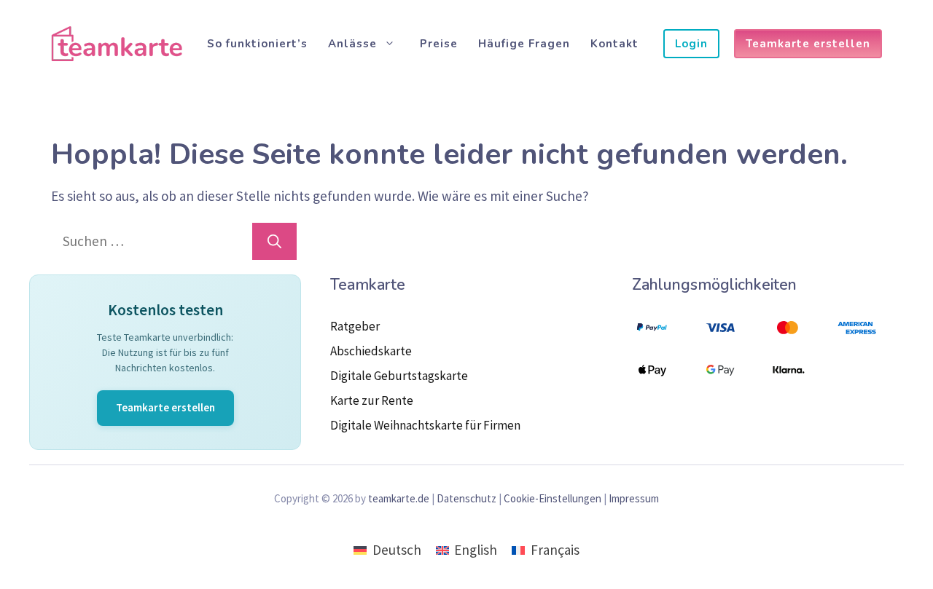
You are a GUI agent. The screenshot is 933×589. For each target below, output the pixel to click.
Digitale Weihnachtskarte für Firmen (425, 425)
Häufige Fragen (524, 43)
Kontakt (614, 43)
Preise (439, 43)
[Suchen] (274, 241)
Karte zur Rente (371, 400)
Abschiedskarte (371, 351)
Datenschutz (466, 498)
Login (691, 43)
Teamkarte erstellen (808, 43)
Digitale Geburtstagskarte (399, 376)
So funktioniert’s (257, 43)
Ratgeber (355, 326)
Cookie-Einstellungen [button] (552, 498)
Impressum (634, 498)
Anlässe (352, 43)
